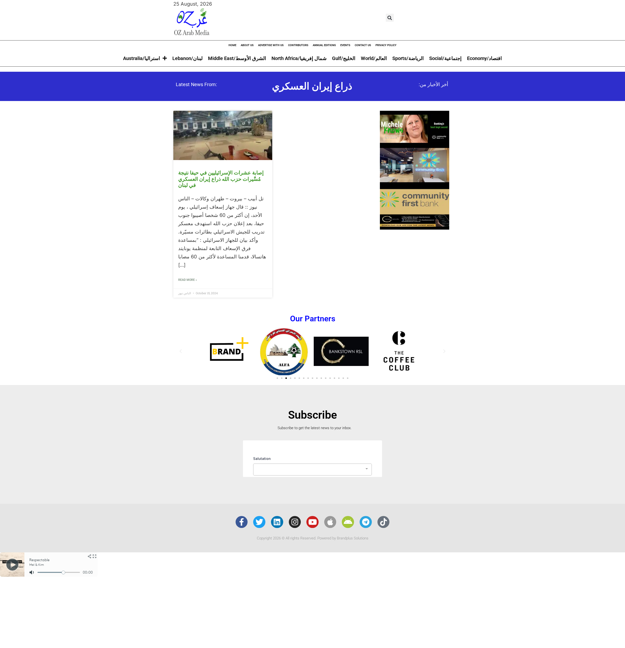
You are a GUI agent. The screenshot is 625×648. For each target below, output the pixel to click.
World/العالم (374, 58)
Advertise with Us (271, 45)
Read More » (187, 280)
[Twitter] (259, 522)
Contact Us (363, 45)
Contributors (298, 45)
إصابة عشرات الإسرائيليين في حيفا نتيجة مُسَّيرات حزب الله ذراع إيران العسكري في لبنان (221, 179)
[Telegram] (366, 522)
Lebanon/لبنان (187, 58)
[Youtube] (312, 522)
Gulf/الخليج (343, 58)
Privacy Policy (385, 45)
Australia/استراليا (141, 58)
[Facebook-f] (242, 522)
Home (232, 45)
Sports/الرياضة (408, 58)
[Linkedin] (277, 522)
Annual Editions (324, 45)
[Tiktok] (383, 522)
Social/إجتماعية (445, 58)
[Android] (348, 522)
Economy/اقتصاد (484, 58)
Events (345, 45)
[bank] (414, 228)
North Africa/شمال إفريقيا (299, 58)
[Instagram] (295, 522)
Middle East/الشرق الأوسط (237, 58)
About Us (247, 45)
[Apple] (330, 522)
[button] (390, 18)
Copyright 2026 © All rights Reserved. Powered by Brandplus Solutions (312, 538)
